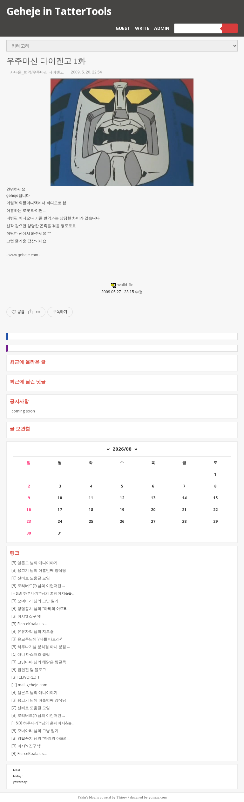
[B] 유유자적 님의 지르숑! (33, 631)
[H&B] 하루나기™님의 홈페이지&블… (43, 593)
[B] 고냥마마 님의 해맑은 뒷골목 (38, 662)
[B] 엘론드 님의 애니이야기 (34, 562)
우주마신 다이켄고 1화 (46, 61)
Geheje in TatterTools (59, 11)
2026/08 (122, 449)
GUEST (123, 28)
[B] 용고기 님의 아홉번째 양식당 (38, 570)
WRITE (142, 28)
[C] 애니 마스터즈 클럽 (30, 654)
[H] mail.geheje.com (29, 685)
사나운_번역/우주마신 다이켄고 (37, 72)
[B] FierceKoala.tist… (29, 623)
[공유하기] (30, 312)
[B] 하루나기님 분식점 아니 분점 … (40, 646)
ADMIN (161, 28)
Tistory (122, 797)
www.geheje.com (23, 255)
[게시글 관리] (38, 312)
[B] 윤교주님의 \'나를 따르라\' (36, 639)
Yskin (82, 797)
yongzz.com (158, 797)
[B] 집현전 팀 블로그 (28, 669)
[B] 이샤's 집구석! (26, 616)
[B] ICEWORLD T (25, 677)
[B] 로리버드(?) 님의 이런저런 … (38, 585)
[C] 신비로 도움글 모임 (30, 578)
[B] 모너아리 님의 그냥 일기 (34, 601)
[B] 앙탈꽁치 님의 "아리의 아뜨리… (41, 608)
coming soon (23, 411)
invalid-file (124, 285)
